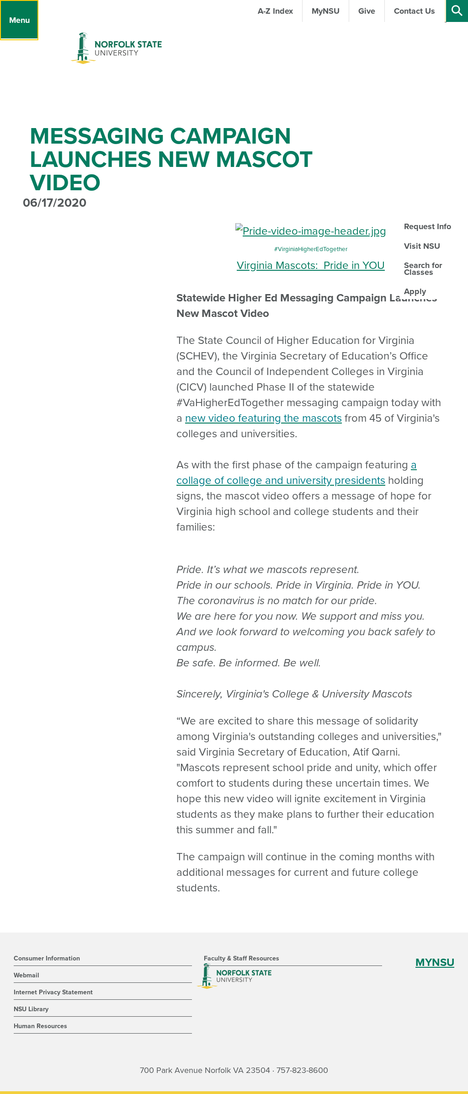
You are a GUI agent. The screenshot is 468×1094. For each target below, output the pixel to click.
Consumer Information (47, 958)
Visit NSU (422, 246)
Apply (415, 291)
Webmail (26, 975)
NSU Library (31, 1009)
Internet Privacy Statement (53, 992)
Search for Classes (423, 268)
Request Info (427, 226)
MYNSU (434, 962)
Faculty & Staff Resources (241, 958)
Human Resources (40, 1026)
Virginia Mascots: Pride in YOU (311, 265)
